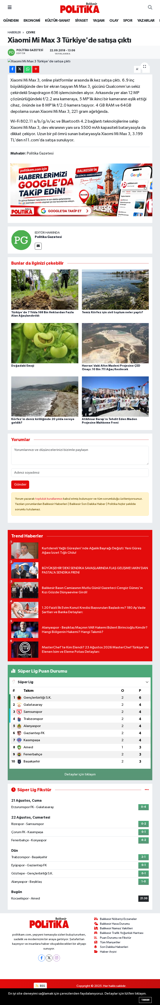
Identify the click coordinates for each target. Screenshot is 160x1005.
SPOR (127, 21)
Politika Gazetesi (48, 237)
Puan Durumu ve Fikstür (115, 937)
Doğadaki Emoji (22, 365)
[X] (49, 958)
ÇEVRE (30, 32)
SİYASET (81, 21)
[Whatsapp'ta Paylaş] (27, 69)
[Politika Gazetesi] (21, 240)
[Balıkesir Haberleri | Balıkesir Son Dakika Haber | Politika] (80, 7)
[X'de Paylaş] (19, 69)
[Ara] (150, 7)
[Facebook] (41, 958)
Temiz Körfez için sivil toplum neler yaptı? (112, 312)
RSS (42, 985)
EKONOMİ (32, 21)
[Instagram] (56, 958)
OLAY (113, 21)
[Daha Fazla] (35, 69)
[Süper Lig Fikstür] (147, 790)
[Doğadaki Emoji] (44, 343)
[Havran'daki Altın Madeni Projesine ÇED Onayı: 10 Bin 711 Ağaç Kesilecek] (115, 343)
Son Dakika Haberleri (114, 946)
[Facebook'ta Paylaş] (12, 69)
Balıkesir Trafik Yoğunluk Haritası (121, 933)
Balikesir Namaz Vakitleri (116, 928)
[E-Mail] (38, 246)
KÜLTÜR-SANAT (57, 21)
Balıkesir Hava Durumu (115, 923)
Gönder (20, 484)
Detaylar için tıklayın (80, 774)
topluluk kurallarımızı (49, 498)
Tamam (145, 1000)
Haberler (14, 32)
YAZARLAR (146, 21)
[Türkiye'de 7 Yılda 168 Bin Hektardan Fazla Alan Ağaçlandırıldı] (44, 289)
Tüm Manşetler (110, 942)
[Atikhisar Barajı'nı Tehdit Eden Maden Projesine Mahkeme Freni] (115, 396)
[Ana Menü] (10, 7)
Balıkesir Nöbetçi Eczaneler (118, 919)
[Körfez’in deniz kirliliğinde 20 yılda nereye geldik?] (44, 396)
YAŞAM (99, 21)
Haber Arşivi (108, 951)
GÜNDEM (11, 21)
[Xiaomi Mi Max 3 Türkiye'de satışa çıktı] (80, 61)
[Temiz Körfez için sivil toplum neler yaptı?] (115, 289)
